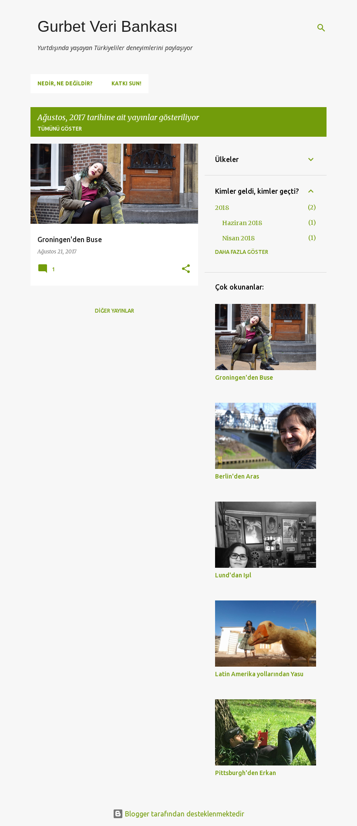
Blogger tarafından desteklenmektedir (183, 814)
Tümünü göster (59, 128)
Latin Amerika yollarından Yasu (259, 674)
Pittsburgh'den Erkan (245, 772)
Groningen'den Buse (244, 377)
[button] (186, 269)
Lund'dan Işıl (233, 575)
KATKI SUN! (126, 83)
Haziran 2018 (242, 223)
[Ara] (321, 27)
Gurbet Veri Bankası (107, 26)
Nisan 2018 (238, 238)
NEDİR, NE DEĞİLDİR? (64, 83)
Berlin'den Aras (237, 476)
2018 (222, 208)
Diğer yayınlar (114, 311)
